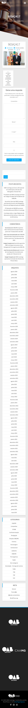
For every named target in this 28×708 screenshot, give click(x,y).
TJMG (14, 569)
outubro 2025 (14, 302)
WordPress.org (14, 598)
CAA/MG (14, 523)
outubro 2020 (14, 467)
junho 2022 (14, 424)
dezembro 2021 (14, 442)
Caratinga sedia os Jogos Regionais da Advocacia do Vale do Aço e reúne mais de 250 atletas (14, 215)
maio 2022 (14, 427)
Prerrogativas (14, 557)
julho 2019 (14, 506)
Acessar (14, 589)
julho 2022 (14, 421)
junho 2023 (14, 387)
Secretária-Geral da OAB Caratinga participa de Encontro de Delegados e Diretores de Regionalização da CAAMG (14, 203)
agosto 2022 (14, 418)
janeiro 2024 (14, 366)
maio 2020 (14, 482)
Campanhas (14, 526)
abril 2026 (14, 283)
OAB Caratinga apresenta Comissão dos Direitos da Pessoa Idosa (14, 259)
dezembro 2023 (14, 369)
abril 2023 (14, 393)
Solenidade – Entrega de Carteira (14, 566)
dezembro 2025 (14, 296)
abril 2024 (14, 357)
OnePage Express (20, 702)
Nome (14, 122)
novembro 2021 (14, 445)
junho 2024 (14, 351)
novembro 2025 (14, 299)
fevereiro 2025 (14, 326)
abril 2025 (14, 320)
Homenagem (14, 544)
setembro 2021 (14, 451)
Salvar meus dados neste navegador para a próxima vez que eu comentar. (14, 154)
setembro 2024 (14, 341)
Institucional (14, 547)
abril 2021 (14, 460)
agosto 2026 (14, 271)
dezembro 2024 (14, 332)
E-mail (14, 132)
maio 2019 (14, 512)
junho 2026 (14, 277)
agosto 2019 (14, 503)
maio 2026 (14, 280)
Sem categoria (14, 563)
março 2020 (14, 485)
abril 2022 (14, 430)
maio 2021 (14, 457)
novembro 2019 (14, 494)
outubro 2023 (14, 375)
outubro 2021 (14, 448)
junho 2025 (14, 314)
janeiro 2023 (14, 402)
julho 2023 (14, 384)
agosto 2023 (14, 381)
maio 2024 (14, 354)
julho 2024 (14, 348)
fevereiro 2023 (14, 399)
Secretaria (10, 48)
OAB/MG (14, 554)
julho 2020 (14, 476)
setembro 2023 (14, 378)
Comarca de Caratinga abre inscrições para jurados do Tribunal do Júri (14, 252)
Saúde (14, 560)
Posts (14, 592)
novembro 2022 (14, 409)
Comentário (14, 101)
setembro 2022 (14, 415)
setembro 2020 (14, 470)
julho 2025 (14, 311)
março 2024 (14, 360)
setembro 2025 (14, 305)
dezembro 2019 (14, 491)
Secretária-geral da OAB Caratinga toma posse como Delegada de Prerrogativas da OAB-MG (14, 245)
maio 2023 (14, 390)
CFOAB (14, 529)
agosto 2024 (14, 345)
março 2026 (14, 287)
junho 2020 (14, 479)
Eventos (14, 541)
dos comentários (14, 595)
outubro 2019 (14, 497)
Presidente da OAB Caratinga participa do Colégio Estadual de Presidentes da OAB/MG (14, 196)
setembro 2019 (14, 500)
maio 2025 (14, 317)
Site (14, 142)
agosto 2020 (14, 473)
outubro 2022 (14, 412)
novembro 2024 (14, 335)
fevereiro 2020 (14, 488)
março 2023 (14, 396)
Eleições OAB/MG (14, 538)
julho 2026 (14, 274)
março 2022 (14, 433)
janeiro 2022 (14, 439)
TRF (14, 575)
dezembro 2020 (14, 463)
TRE (14, 572)
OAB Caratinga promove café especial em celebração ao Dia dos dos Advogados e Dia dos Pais (14, 189)
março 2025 (14, 323)
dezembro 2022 (14, 406)
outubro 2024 (14, 338)
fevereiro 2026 (14, 290)
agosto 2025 (14, 308)
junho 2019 (14, 509)
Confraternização (14, 532)
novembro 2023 (14, 372)
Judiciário (14, 551)
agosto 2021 (14, 454)
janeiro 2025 (14, 329)
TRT (14, 578)
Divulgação (14, 535)
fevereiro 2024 (14, 363)
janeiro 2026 (14, 293)
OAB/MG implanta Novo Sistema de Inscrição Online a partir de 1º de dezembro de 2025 (14, 229)
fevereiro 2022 (14, 436)
